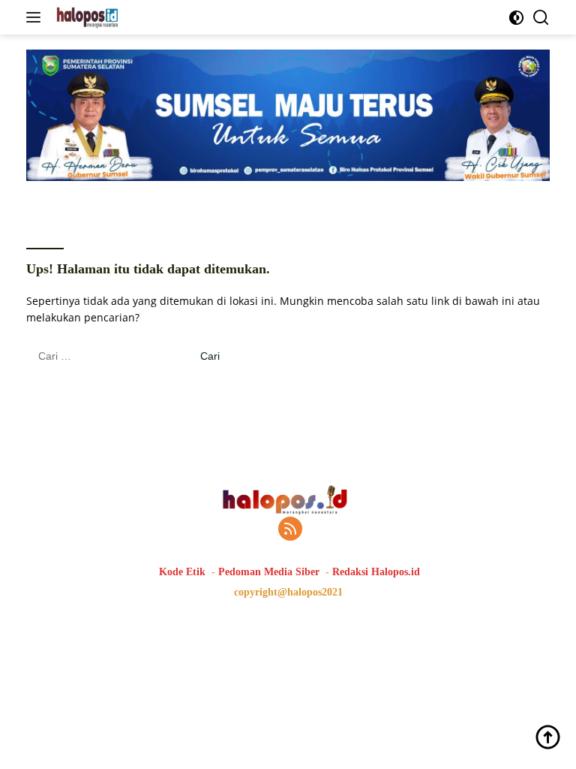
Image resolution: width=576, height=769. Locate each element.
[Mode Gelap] (516, 17)
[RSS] (290, 530)
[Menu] (36, 17)
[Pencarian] (541, 17)
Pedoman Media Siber (269, 572)
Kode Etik (182, 572)
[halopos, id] (121, 17)
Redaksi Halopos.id (376, 572)
